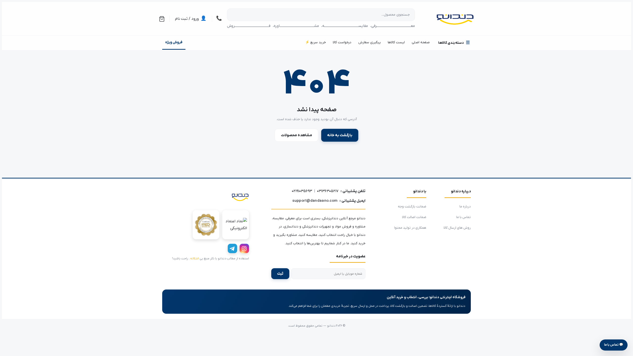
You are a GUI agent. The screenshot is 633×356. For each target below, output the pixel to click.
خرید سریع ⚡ (315, 42)
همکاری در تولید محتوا (410, 228)
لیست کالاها (396, 42)
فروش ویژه (173, 42)
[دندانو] (240, 197)
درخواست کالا (342, 42)
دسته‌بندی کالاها (454, 43)
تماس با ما (463, 217)
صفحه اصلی (421, 42)
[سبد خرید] (161, 19)
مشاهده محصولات (296, 135)
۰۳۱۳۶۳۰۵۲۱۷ (328, 191)
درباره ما (465, 206)
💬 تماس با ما (613, 345)
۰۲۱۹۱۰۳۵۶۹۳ (302, 191)
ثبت (280, 273)
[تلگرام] (232, 248)
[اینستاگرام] (244, 248)
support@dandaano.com (315, 200)
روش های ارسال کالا (457, 228)
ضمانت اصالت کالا (414, 217)
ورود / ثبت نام (190, 19)
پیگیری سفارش (369, 42)
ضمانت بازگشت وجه (412, 206)
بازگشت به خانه (339, 135)
